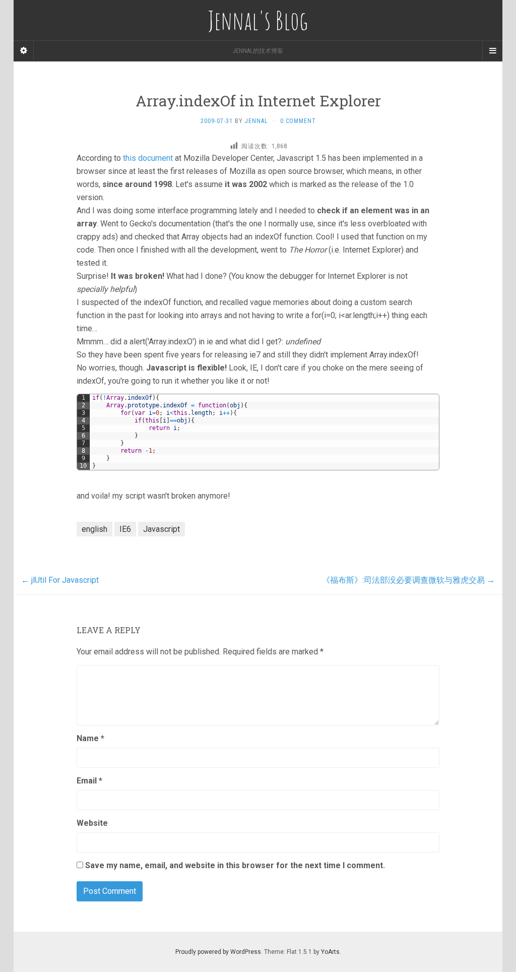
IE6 (125, 529)
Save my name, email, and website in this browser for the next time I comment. (235, 865)
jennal (256, 121)
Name (90, 738)
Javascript (161, 529)
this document (148, 158)
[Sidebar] (24, 51)
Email (89, 780)
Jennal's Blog (258, 20)
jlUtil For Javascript (60, 580)
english (94, 529)
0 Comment (298, 121)
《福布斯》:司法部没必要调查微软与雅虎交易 (408, 580)
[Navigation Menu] (492, 51)
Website (92, 823)
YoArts (330, 951)
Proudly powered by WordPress (218, 951)
